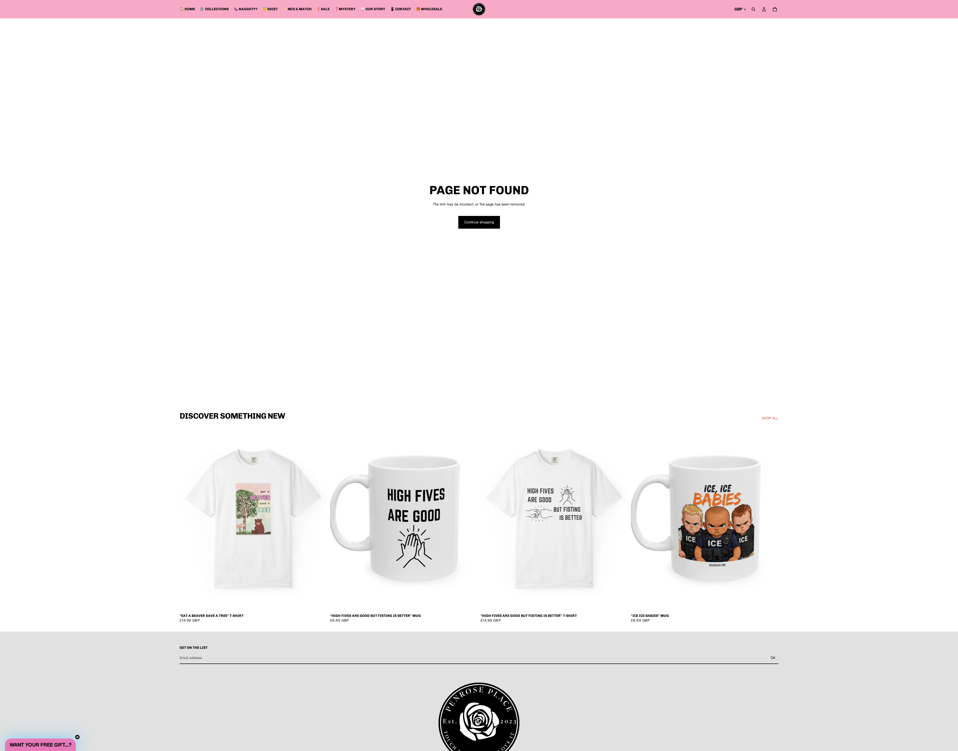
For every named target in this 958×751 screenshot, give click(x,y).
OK (773, 658)
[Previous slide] (187, 518)
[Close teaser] (77, 737)
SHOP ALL (770, 418)
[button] (40, 745)
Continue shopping (479, 222)
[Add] (469, 603)
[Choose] (319, 603)
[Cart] (774, 9)
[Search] (753, 9)
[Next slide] (319, 518)
